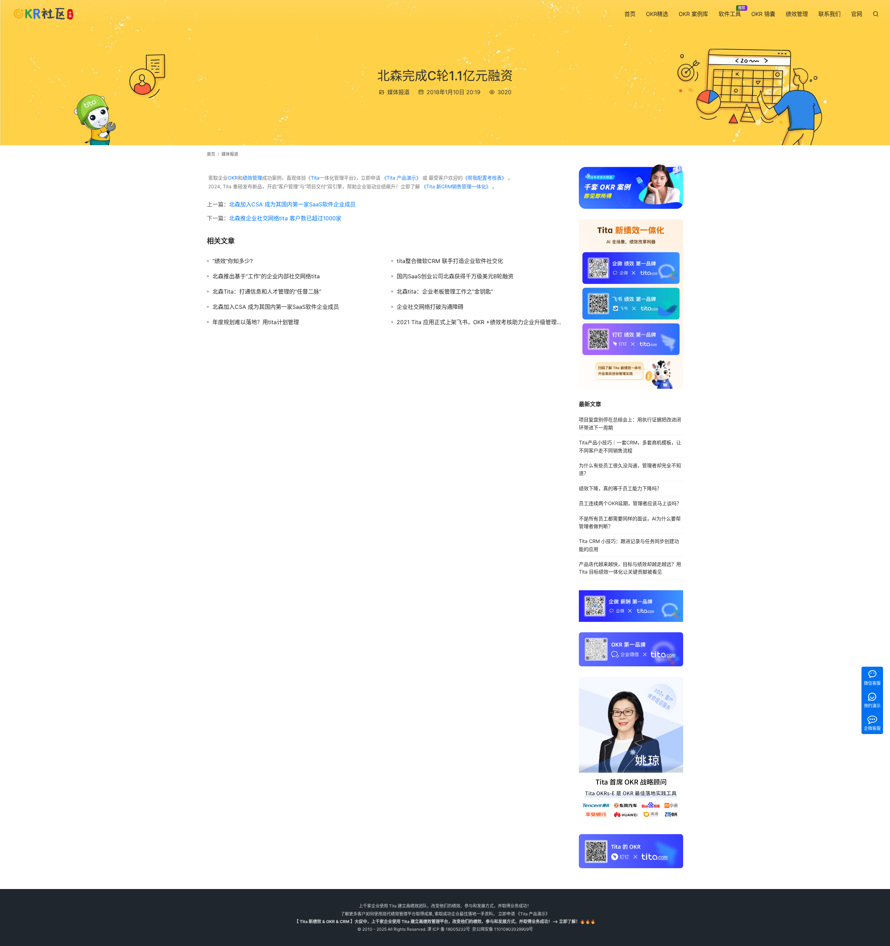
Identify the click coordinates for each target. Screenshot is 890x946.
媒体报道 (398, 92)
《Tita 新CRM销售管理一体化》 (456, 186)
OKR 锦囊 (763, 13)
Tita (315, 178)
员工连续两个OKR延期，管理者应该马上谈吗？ (630, 503)
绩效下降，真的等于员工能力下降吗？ (620, 488)
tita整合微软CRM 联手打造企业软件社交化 (450, 261)
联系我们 (829, 13)
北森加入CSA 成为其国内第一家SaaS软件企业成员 (292, 204)
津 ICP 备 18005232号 (448, 929)
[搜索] (876, 13)
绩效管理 (797, 13)
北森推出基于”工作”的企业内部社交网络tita (266, 276)
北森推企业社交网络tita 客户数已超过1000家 (285, 218)
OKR (233, 178)
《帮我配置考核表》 (485, 178)
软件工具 (730, 13)
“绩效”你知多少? (232, 261)
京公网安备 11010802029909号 (502, 929)
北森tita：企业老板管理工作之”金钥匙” (445, 291)
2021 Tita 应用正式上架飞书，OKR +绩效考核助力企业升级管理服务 (481, 322)
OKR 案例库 (693, 13)
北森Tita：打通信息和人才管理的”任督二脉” (266, 291)
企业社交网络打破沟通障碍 (430, 307)
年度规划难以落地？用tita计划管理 (255, 322)
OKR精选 (657, 13)
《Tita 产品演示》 (400, 178)
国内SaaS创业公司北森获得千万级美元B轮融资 (455, 276)
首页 (630, 13)
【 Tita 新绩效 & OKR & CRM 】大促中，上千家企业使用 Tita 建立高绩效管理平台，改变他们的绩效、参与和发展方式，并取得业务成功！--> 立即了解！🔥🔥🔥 (445, 921)
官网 (856, 13)
